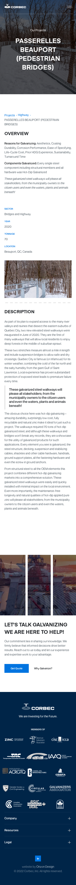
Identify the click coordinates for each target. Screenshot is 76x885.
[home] (15, 7)
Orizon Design (45, 866)
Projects (9, 115)
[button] (69, 7)
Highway (23, 115)
